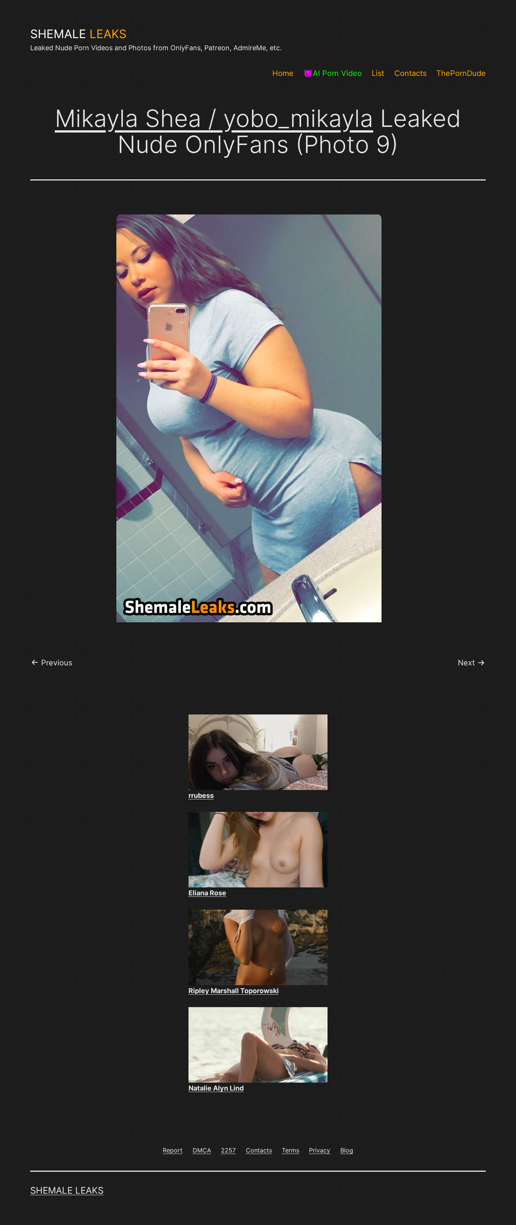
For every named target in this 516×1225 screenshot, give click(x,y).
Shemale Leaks (67, 1190)
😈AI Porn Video (332, 73)
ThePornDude (461, 73)
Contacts (410, 73)
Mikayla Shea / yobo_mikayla (214, 118)
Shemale (78, 34)
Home (283, 73)
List (378, 73)
